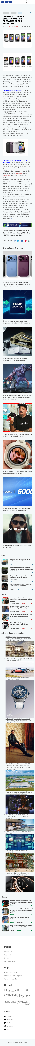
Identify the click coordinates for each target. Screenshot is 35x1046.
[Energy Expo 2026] (17, 226)
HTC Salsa (25, 233)
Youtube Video (14, 603)
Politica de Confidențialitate (13, 976)
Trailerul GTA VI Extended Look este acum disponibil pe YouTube (21, 584)
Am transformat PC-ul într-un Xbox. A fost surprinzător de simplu (21, 615)
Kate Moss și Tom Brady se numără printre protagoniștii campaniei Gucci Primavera (18, 720)
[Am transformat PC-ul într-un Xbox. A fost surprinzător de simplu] (5, 617)
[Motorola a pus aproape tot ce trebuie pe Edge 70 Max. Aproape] (5, 609)
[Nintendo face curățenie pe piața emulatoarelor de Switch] (4, 562)
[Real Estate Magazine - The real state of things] (24, 991)
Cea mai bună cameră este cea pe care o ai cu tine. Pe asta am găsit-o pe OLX (21, 599)
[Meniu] (31, 2)
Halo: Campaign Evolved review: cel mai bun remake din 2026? (21, 926)
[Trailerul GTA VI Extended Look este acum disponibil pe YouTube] (4, 586)
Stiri (20, 12)
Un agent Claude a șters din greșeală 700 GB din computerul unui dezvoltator (21, 577)
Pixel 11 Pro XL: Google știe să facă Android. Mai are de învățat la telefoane (20, 624)
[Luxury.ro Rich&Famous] (10, 991)
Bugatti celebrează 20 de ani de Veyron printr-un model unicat (19, 659)
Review (12, 906)
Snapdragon (7, 175)
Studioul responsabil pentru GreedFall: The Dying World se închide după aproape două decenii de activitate (17, 397)
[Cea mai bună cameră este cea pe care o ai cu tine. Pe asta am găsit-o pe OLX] (17, 417)
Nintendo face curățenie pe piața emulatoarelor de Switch (20, 560)
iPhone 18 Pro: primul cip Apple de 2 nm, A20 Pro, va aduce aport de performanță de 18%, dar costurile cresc (16, 284)
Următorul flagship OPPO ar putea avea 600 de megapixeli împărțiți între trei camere (21, 569)
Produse (13, 12)
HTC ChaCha (20, 231)
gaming (12, 589)
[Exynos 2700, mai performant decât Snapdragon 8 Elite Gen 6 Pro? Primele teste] (17, 304)
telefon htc (18, 235)
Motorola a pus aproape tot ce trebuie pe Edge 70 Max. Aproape (20, 607)
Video (23, 603)
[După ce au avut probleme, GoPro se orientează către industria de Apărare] (17, 341)
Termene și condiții (10, 979)
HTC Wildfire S (8, 235)
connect (12, 231)
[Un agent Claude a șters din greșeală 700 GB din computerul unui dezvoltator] (4, 578)
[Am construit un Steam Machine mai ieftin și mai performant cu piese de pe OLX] (5, 911)
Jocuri (12, 930)
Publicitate (8, 955)
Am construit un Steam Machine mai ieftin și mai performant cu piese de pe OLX (21, 910)
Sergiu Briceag (14, 26)
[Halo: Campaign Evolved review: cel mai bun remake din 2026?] (5, 928)
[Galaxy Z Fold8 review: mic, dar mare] (5, 919)
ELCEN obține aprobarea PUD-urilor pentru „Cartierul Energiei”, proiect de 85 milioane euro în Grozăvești (19, 638)
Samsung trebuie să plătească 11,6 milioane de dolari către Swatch (17, 874)
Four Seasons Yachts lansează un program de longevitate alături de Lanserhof (17, 816)
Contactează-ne (9, 961)
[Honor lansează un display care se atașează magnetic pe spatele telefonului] (17, 454)
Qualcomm (19, 173)
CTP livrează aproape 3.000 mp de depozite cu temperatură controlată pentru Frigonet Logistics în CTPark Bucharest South (18, 766)
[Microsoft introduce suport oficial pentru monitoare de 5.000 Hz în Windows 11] (17, 491)
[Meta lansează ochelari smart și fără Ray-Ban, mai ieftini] (17, 529)
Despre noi (8, 951)
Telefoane (20, 922)
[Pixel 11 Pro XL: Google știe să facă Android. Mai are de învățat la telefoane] (5, 625)
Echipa (6, 958)
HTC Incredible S (15, 233)
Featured (6, 12)
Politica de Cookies (10, 972)
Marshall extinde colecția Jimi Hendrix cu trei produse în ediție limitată (19, 793)
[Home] (6, 1)
